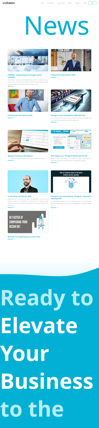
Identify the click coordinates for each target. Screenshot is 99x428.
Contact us (77, 3)
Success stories (61, 3)
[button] (50, 3)
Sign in (92, 3)
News (85, 3)
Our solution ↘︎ (50, 3)
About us (70, 3)
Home (42, 3)
